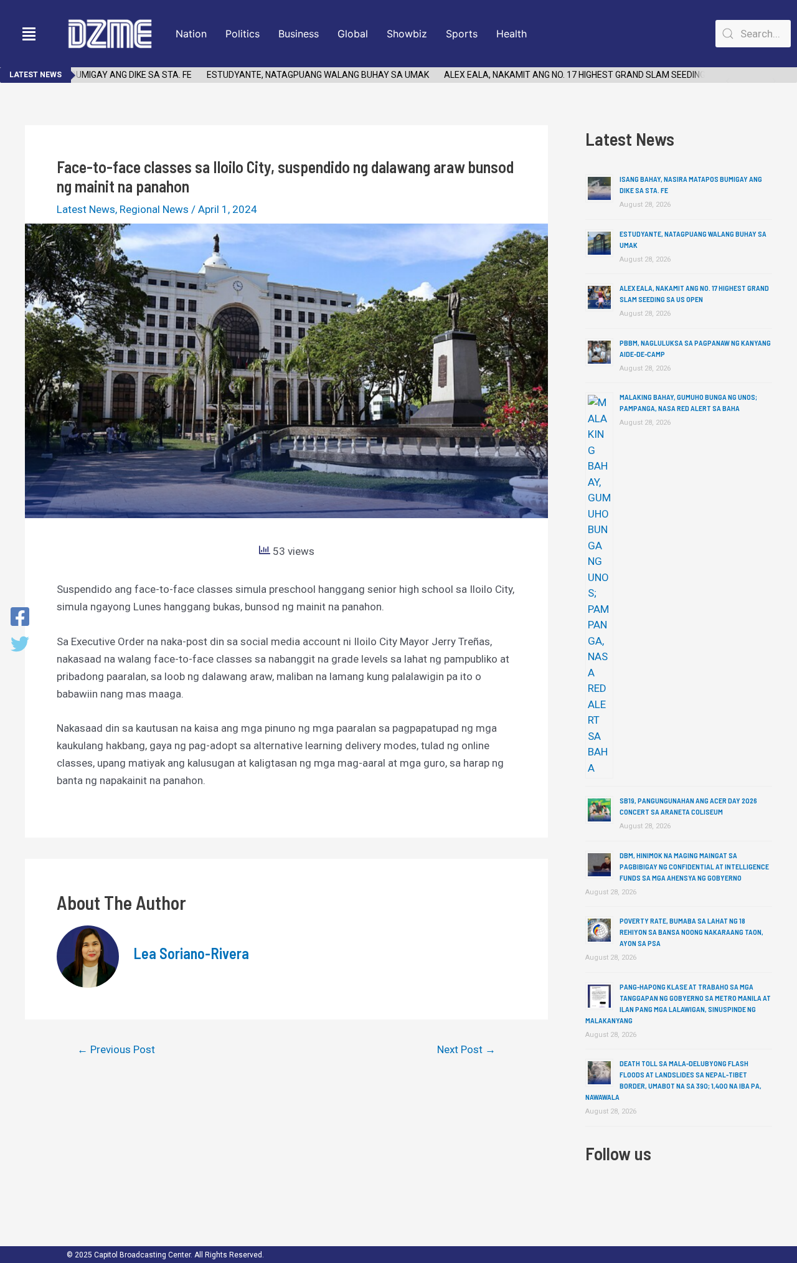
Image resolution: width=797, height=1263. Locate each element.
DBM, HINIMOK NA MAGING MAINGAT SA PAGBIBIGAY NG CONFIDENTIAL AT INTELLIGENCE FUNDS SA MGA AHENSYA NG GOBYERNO (694, 866)
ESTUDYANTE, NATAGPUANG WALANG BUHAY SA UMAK (303, 75)
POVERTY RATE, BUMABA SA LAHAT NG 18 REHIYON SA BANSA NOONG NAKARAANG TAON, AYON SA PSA (691, 931)
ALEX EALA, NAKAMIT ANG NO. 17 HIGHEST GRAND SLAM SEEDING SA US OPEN (585, 75)
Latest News (86, 209)
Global (352, 33)
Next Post (466, 1049)
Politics (242, 33)
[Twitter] (20, 645)
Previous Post (116, 1049)
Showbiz (407, 33)
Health (511, 33)
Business (298, 33)
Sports (462, 33)
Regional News (154, 209)
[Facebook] (20, 617)
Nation (191, 33)
